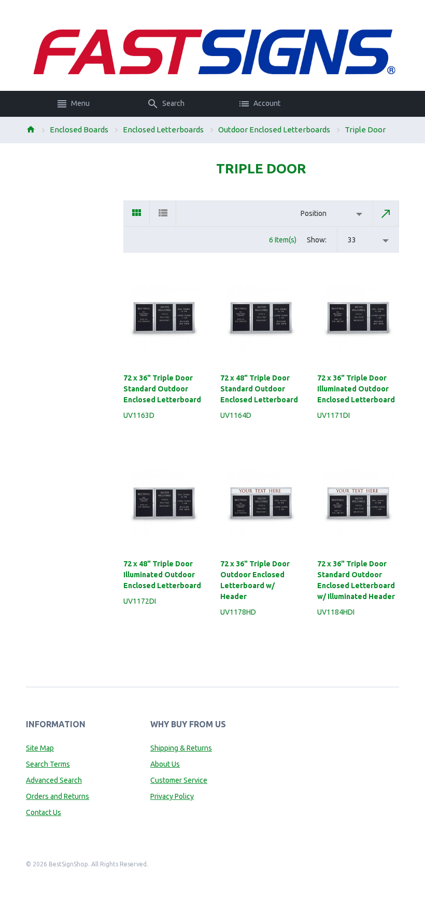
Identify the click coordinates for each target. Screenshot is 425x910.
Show (316, 240)
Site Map (40, 748)
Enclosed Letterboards (163, 129)
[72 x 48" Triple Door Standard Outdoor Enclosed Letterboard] (261, 319)
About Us (165, 764)
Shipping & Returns (181, 748)
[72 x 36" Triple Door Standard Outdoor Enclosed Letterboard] (164, 319)
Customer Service (178, 780)
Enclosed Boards (79, 129)
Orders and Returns (57, 796)
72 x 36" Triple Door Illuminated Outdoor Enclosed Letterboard (356, 389)
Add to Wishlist (198, 437)
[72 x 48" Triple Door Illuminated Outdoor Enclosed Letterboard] (164, 505)
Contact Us (43, 812)
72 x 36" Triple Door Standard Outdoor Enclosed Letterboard (162, 389)
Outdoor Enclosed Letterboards (274, 129)
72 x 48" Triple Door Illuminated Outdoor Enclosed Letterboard (162, 575)
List (163, 213)
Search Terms (48, 764)
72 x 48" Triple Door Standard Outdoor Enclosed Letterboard (259, 389)
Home (30, 129)
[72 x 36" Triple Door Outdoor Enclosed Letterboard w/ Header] (261, 505)
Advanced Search (54, 780)
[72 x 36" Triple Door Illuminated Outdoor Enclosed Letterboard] (358, 319)
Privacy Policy (172, 796)
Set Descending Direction (386, 213)
